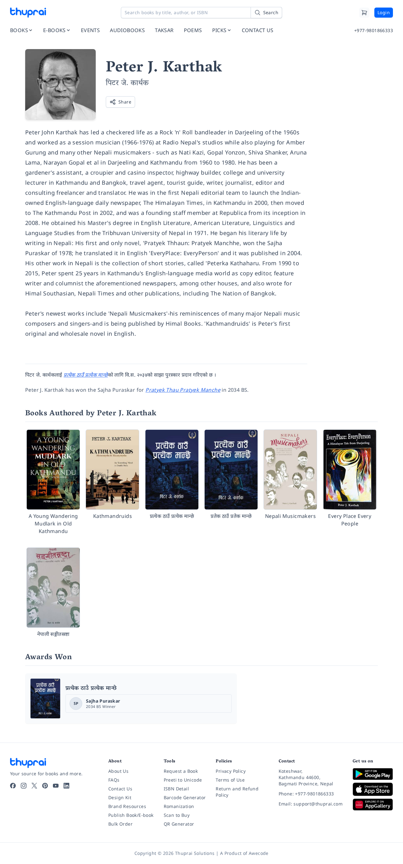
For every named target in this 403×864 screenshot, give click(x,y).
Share (124, 102)
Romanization (179, 806)
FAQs (114, 780)
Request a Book (181, 771)
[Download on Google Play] (373, 774)
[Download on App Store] (373, 789)
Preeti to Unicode (183, 780)
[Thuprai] (28, 13)
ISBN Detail (176, 789)
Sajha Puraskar (103, 701)
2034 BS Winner (101, 706)
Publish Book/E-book (131, 815)
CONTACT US (258, 30)
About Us (118, 771)
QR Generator (179, 824)
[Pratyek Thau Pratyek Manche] (45, 698)
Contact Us (120, 789)
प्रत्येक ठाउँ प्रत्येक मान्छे (90, 688)
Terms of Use (230, 780)
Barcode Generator (185, 797)
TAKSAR (164, 30)
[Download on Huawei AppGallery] (373, 805)
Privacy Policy (231, 771)
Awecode (259, 853)
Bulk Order (120, 824)
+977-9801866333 (373, 30)
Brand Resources (127, 806)
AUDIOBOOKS (127, 30)
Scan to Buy (177, 815)
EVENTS (90, 30)
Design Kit (119, 797)
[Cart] (364, 13)
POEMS (193, 30)
